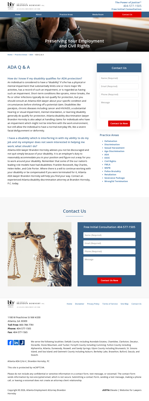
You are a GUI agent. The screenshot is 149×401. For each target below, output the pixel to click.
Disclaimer (79, 304)
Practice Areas (66, 14)
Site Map (125, 304)
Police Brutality (112, 171)
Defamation (110, 141)
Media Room (97, 14)
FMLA (107, 164)
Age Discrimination (114, 151)
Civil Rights (110, 161)
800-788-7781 (26, 324)
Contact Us (127, 14)
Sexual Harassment (114, 147)
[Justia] (22, 342)
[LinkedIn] (16, 342)
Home (17, 14)
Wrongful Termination (116, 181)
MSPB (107, 167)
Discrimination (112, 144)
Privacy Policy (93, 304)
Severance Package (114, 177)
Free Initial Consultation (126, 9)
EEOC (107, 157)
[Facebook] (10, 342)
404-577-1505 (132, 6)
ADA (31, 55)
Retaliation (110, 174)
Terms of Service (110, 304)
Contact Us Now (119, 123)
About (39, 14)
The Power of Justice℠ (128, 2)
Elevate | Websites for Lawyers (121, 390)
